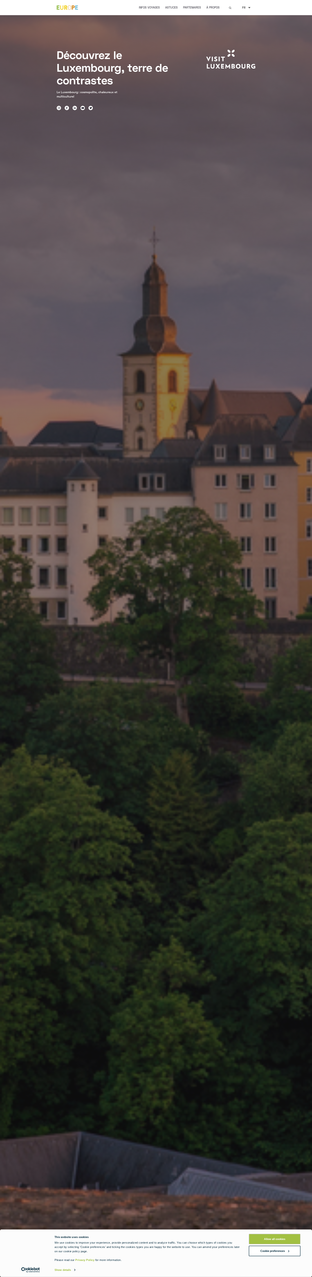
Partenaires (192, 7)
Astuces (171, 7)
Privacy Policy (84, 1259)
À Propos (213, 7)
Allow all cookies (274, 1239)
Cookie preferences (272, 1250)
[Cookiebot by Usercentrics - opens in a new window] (30, 1270)
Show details (63, 1269)
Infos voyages (149, 7)
